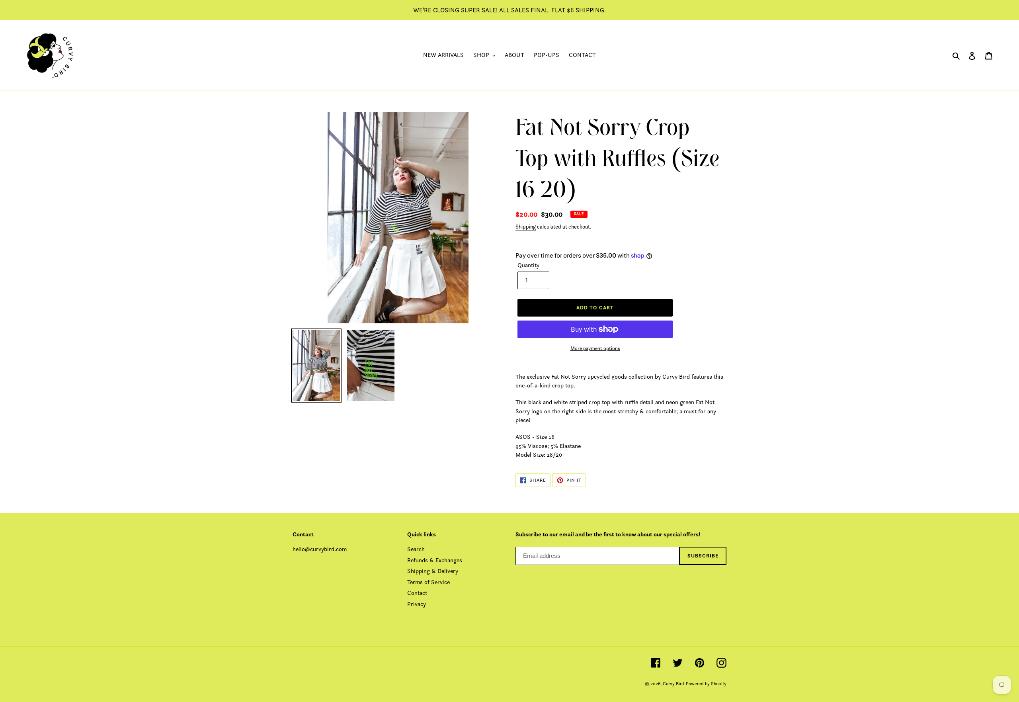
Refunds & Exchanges (434, 560)
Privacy (416, 604)
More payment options (595, 348)
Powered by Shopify (706, 683)
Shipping (525, 226)
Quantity (528, 265)
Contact (417, 592)
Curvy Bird (673, 683)
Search (416, 549)
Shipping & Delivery (432, 571)
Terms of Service (428, 582)
